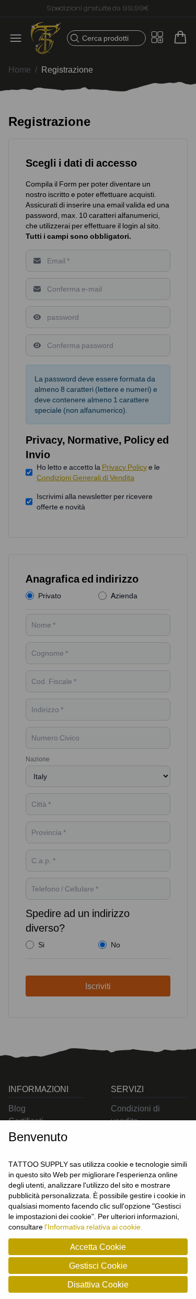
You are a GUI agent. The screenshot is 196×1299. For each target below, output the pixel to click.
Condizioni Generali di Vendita (85, 477)
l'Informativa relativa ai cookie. (93, 1226)
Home (19, 69)
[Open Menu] (18, 38)
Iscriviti (98, 986)
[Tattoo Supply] (46, 38)
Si (41, 944)
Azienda (124, 595)
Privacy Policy (124, 466)
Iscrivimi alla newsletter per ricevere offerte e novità (95, 501)
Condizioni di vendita (135, 1114)
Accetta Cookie (98, 1247)
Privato (49, 595)
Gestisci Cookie (98, 1265)
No (115, 944)
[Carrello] (180, 37)
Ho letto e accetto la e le (98, 472)
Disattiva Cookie (98, 1284)
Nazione (38, 759)
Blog (17, 1108)
